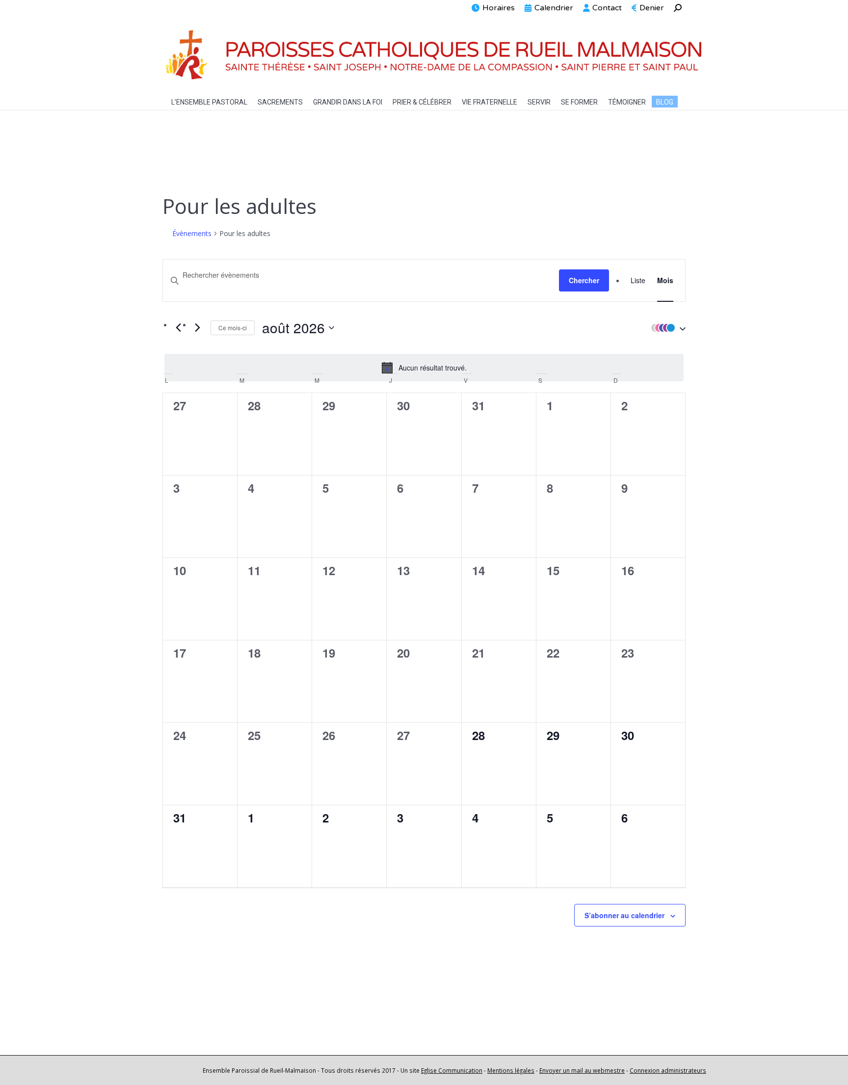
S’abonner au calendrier (624, 915)
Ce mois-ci (232, 327)
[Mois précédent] (178, 327)
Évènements (192, 233)
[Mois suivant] (197, 327)
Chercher (584, 280)
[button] (666, 328)
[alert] (424, 367)
